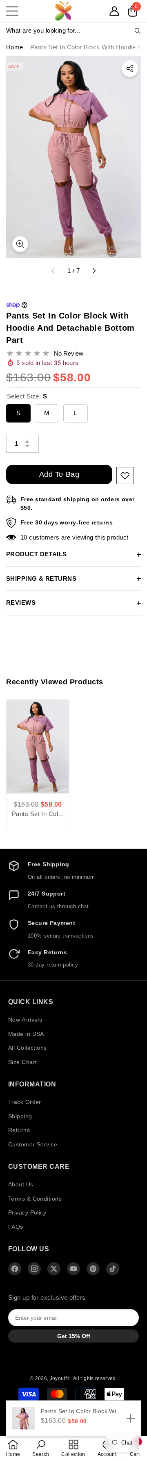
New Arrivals (25, 1019)
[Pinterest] (93, 1268)
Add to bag (59, 474)
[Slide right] (93, 271)
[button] (114, 11)
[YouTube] (73, 1268)
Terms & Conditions (35, 1198)
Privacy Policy (27, 1212)
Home (14, 47)
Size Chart (22, 1062)
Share (130, 68)
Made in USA (26, 1034)
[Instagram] (34, 1268)
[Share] (130, 68)
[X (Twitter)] (53, 1268)
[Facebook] (14, 1268)
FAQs (15, 1226)
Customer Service (32, 1144)
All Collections (27, 1047)
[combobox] (70, 30)
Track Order (24, 1102)
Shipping (20, 1116)
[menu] (12, 11)
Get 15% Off (73, 1336)
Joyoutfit (60, 1378)
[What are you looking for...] (73, 30)
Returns (19, 1130)
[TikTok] (112, 1268)
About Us (20, 1184)
